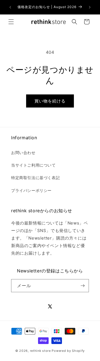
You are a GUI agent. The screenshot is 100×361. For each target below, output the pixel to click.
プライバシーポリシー (31, 190)
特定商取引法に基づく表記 (35, 177)
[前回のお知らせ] (10, 7)
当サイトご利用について (33, 165)
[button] (11, 22)
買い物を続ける (50, 101)
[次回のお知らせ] (90, 7)
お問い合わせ (23, 152)
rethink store (40, 351)
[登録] (82, 285)
